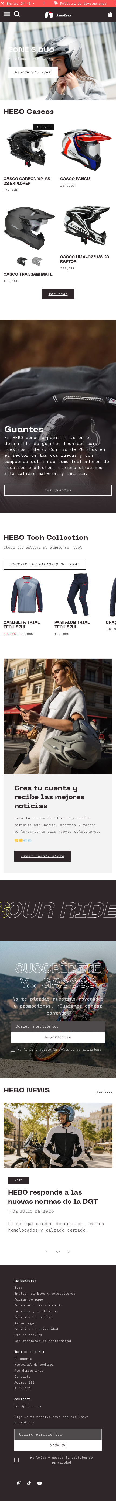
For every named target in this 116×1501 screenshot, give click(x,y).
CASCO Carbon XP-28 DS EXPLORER (27, 181)
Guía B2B (22, 1388)
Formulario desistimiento (38, 1305)
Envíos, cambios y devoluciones (44, 1293)
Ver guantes (58, 490)
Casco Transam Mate (28, 274)
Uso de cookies (28, 1335)
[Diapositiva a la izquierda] (47, 1252)
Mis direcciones (29, 1370)
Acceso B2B (24, 1382)
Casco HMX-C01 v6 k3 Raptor (84, 259)
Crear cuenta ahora (42, 856)
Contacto (22, 1376)
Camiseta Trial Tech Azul (22, 625)
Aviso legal (25, 1323)
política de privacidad (80, 1049)
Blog (18, 1287)
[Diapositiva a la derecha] (69, 1252)
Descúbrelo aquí (33, 72)
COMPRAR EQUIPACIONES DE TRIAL (45, 564)
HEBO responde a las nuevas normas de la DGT (53, 1197)
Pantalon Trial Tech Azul (72, 625)
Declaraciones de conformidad (42, 1341)
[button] (8, 14)
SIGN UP (58, 1445)
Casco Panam (75, 179)
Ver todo (58, 294)
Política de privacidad (36, 1329)
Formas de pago (28, 1299)
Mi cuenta (23, 1358)
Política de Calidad (33, 1317)
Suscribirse (58, 1037)
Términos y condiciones (36, 1311)
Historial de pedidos (34, 1364)
